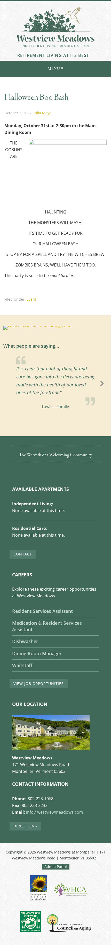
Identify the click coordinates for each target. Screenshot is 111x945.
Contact (22, 554)
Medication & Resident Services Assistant (47, 626)
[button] (55, 68)
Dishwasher (25, 641)
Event (31, 299)
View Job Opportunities (38, 683)
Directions (25, 826)
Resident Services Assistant (42, 611)
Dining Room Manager (37, 653)
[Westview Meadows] (55, 50)
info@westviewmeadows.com (54, 812)
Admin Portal (55, 866)
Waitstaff (22, 665)
